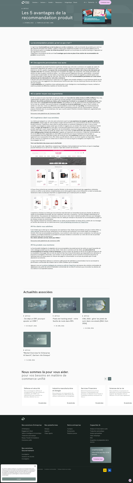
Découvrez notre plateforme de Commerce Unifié (45, 113)
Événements (71, 431)
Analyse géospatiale (96, 433)
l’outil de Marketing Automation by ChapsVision (74, 222)
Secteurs (43, 2)
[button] (35, 466)
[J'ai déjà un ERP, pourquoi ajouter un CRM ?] (37, 305)
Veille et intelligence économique (31, 433)
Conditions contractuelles (50, 469)
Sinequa (47, 429)
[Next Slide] (109, 378)
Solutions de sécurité (28, 456)
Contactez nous (98, 459)
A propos (70, 429)
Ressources (59, 2)
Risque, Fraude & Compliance (30, 438)
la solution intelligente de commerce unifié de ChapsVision (59, 265)
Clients (75, 2)
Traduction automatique (29, 435)
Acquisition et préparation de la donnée (99, 441)
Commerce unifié (27, 440)
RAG (91, 438)
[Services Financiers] (94, 397)
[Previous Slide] (105, 378)
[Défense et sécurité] (37, 397)
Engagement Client (27, 431)
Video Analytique (95, 435)
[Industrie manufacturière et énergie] (66, 397)
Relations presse (72, 433)
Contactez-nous (105, 2)
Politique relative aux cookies (64, 469)
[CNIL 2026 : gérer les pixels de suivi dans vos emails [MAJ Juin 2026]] (96, 305)
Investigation (25, 454)
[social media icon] (105, 470)
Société (50, 2)
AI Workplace (26, 429)
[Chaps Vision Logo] (66, 419)
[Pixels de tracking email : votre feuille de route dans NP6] (66, 305)
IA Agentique (68, 2)
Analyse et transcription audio (99, 429)
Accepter (19, 479)
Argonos (47, 431)
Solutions (34, 2)
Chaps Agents (49, 433)
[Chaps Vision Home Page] (26, 2)
